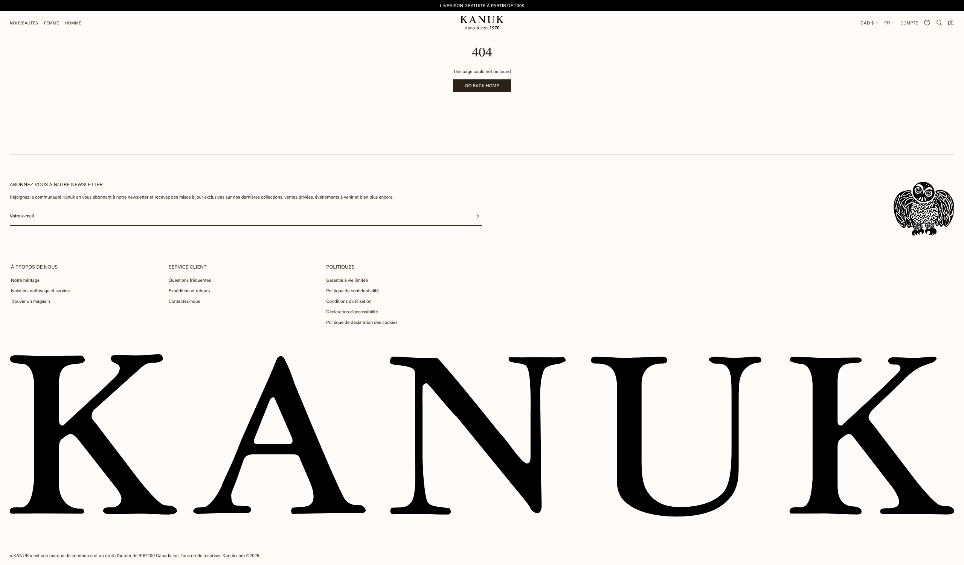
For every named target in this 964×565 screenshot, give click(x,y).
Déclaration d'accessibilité (352, 312)
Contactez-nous (184, 301)
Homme (73, 23)
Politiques (340, 267)
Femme (51, 23)
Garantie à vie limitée (347, 280)
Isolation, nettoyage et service (40, 291)
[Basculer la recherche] (939, 23)
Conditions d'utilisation (348, 301)
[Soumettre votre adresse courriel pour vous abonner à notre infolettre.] (477, 216)
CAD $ (867, 23)
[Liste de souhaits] (927, 23)
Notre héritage (25, 280)
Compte (909, 23)
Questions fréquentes (190, 280)
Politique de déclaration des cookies (361, 322)
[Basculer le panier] (951, 22)
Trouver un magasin (30, 301)
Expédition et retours (189, 291)
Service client (188, 267)
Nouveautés (24, 23)
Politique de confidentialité (352, 291)
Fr (887, 23)
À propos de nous (34, 267)
